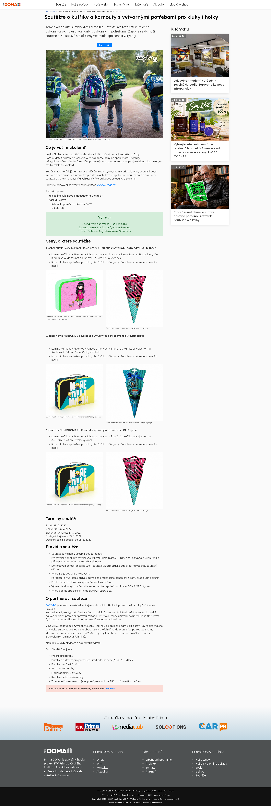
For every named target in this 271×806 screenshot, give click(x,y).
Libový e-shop (179, 4)
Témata (150, 767)
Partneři (151, 771)
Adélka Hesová (57, 200)
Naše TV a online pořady (211, 763)
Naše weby (101, 4)
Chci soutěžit (104, 45)
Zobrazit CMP (156, 802)
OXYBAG (51, 605)
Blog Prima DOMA (149, 791)
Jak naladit (141, 795)
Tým (99, 763)
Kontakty (102, 767)
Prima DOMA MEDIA (123, 791)
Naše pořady (79, 4)
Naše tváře (141, 4)
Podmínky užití (135, 802)
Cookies (146, 802)
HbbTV (149, 795)
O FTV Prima (115, 795)
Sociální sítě (121, 4)
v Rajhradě (57, 208)
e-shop (199, 771)
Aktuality (159, 4)
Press (124, 795)
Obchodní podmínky (159, 760)
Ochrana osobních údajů (118, 802)
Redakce (110, 688)
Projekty (151, 763)
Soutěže (61, 4)
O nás (100, 760)
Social (199, 767)
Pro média (162, 791)
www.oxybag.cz (106, 185)
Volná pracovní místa (162, 795)
